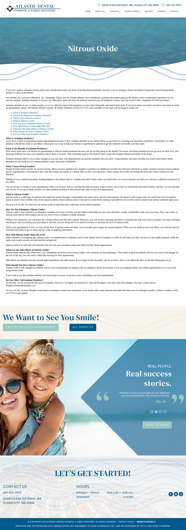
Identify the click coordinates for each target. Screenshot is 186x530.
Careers (161, 11)
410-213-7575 (173, 5)
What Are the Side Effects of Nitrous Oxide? (33, 129)
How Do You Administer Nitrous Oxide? (32, 123)
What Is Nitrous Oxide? (24, 121)
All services (82, 327)
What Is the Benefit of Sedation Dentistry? (32, 115)
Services (114, 11)
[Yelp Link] (181, 494)
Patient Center (132, 11)
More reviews (157, 425)
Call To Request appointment (31, 327)
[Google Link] (176, 494)
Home (88, 11)
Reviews (149, 11)
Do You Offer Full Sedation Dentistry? (31, 134)
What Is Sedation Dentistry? (26, 112)
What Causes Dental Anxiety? (27, 118)
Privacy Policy (126, 522)
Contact (174, 11)
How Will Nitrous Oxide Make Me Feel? (32, 126)
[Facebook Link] (171, 494)
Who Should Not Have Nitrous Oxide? (31, 131)
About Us (99, 11)
